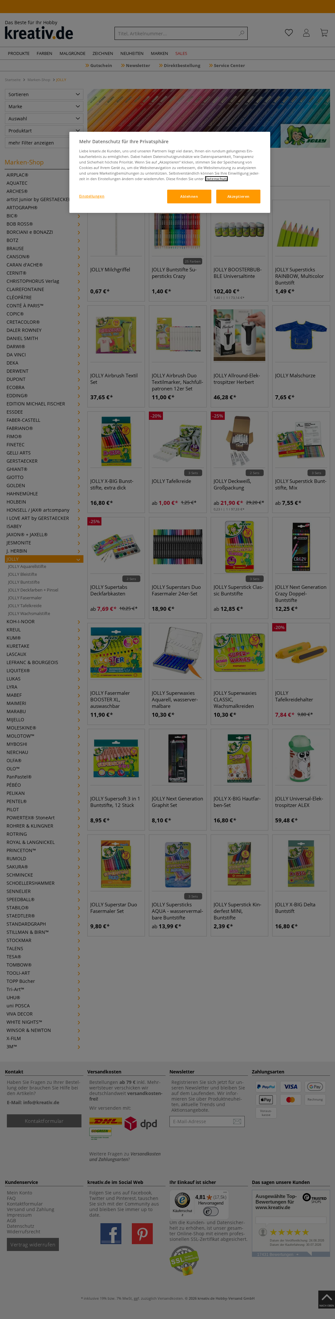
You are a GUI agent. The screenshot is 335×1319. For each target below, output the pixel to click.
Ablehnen (189, 196)
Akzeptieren (238, 196)
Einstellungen (91, 196)
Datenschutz (216, 178)
